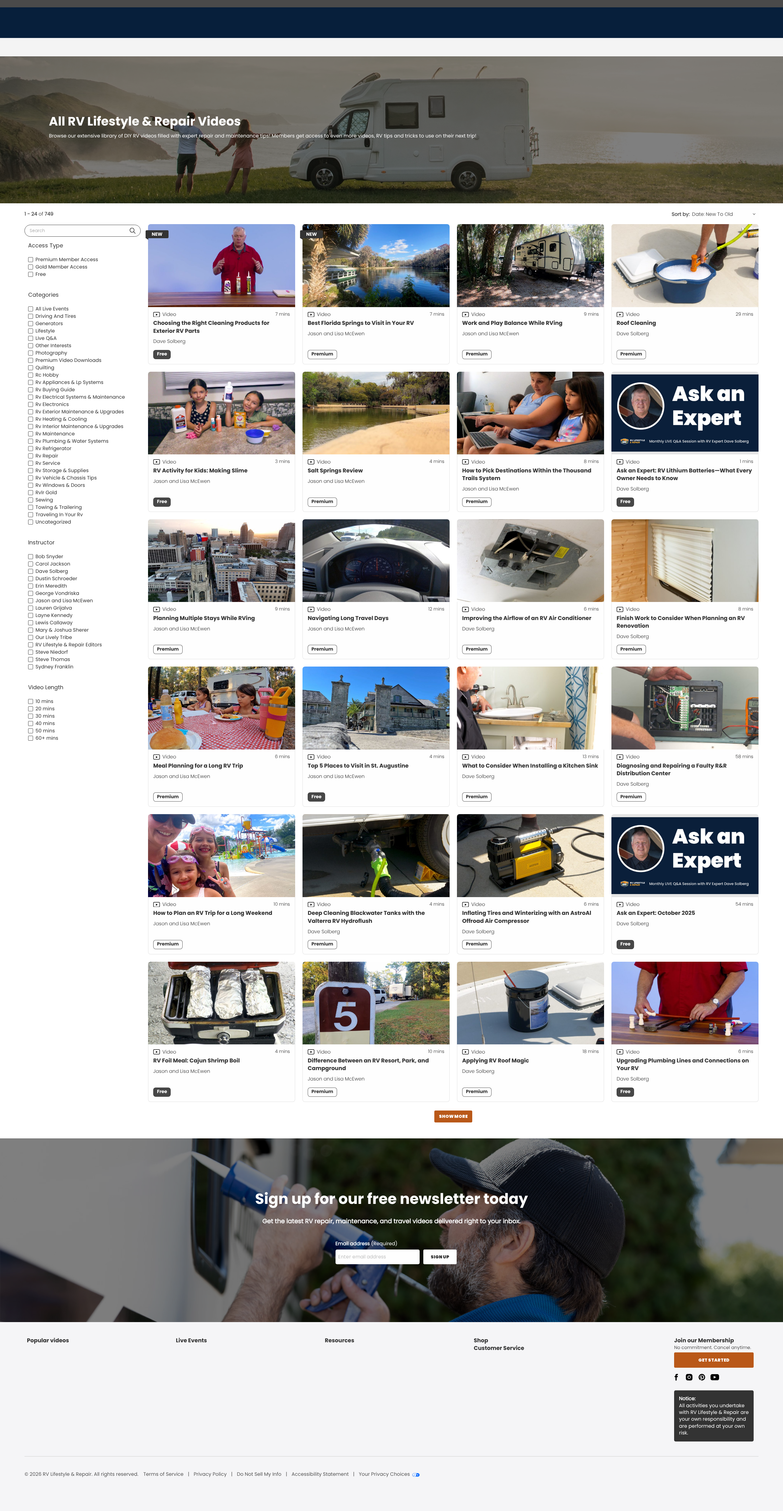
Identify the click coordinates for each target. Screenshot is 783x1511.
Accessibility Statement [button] (320, 1474)
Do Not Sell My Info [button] (259, 1474)
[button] (132, 230)
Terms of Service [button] (163, 1474)
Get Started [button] (713, 1360)
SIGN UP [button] (440, 1257)
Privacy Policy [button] (210, 1474)
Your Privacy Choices (384, 1474)
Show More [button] (453, 1116)
